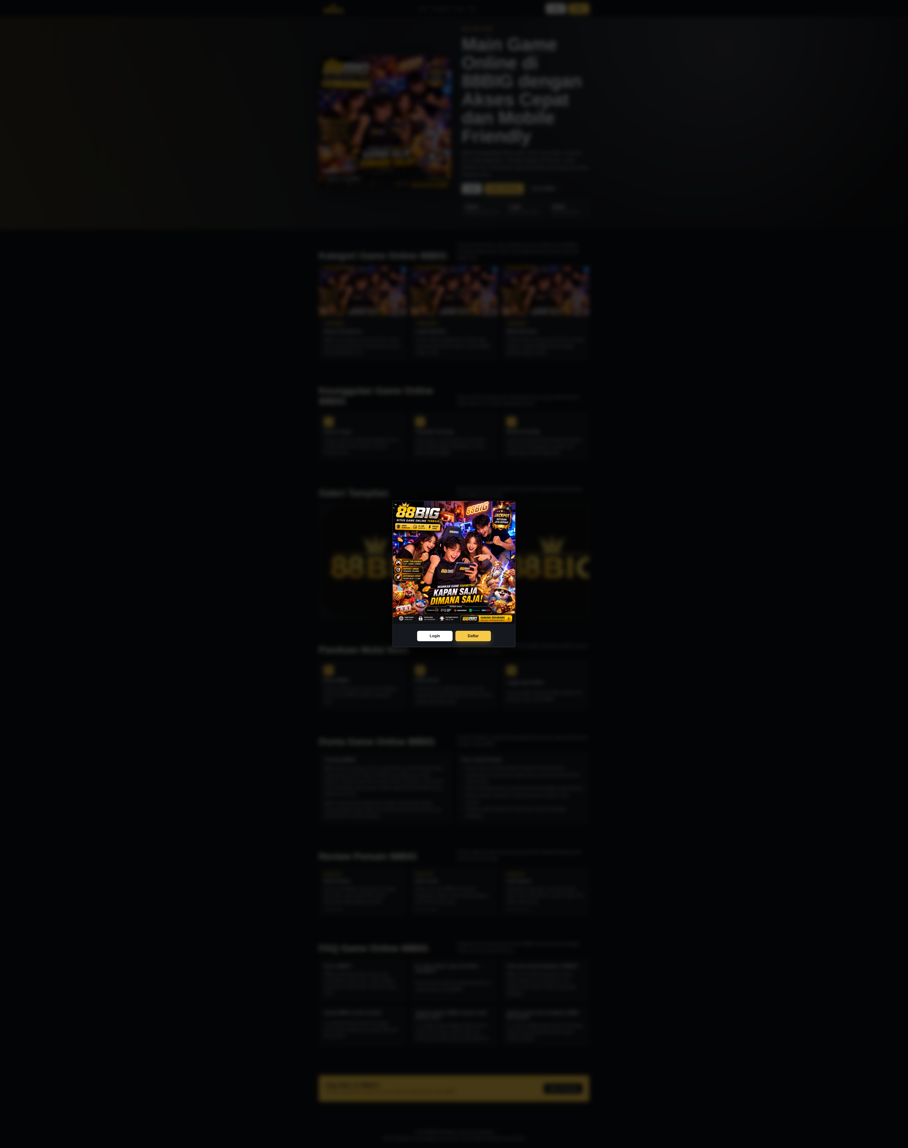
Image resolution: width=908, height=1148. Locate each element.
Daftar (473, 636)
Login (435, 636)
